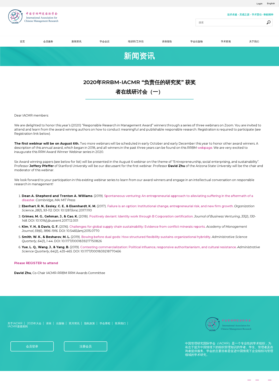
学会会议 (105, 41)
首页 (22, 41)
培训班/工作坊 (136, 41)
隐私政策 (89, 323)
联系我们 (120, 323)
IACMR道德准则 (18, 326)
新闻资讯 (76, 41)
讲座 (48, 323)
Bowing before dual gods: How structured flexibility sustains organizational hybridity (145, 237)
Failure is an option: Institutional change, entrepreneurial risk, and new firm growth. (170, 206)
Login (259, 3)
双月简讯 (74, 323)
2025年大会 (34, 323)
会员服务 (48, 41)
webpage (205, 148)
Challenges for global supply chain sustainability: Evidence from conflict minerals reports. (137, 226)
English (271, 3)
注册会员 (86, 346)
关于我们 (254, 41)
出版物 (60, 323)
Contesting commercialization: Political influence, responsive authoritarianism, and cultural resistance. (158, 247)
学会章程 (105, 323)
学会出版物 (196, 41)
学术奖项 (226, 41)
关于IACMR (15, 323)
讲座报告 (167, 41)
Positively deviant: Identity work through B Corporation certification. (141, 216)
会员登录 (32, 346)
